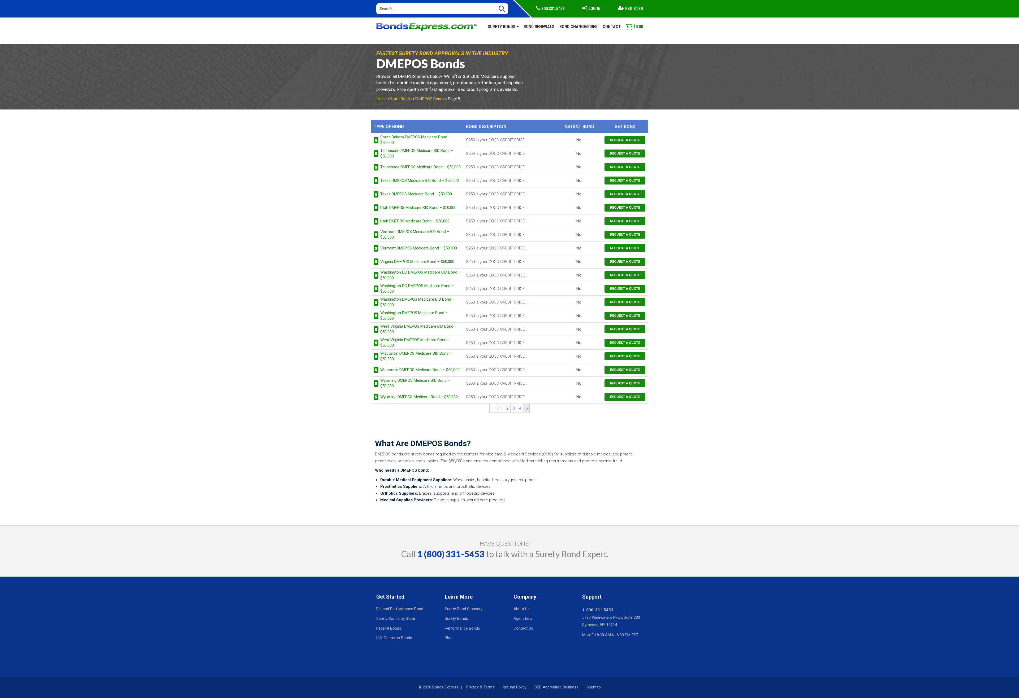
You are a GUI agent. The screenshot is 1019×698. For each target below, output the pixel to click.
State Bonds (401, 98)
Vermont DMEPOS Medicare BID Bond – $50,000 (414, 234)
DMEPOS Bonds (429, 98)
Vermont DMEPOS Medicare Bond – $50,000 (418, 248)
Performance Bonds (462, 628)
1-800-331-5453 (597, 610)
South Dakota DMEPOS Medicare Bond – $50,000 (415, 140)
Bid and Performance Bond (399, 609)
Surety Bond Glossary (463, 609)
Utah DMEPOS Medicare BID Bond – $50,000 (418, 207)
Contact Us (523, 628)
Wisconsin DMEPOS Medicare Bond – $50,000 (420, 369)
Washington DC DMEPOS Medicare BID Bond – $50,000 (420, 275)
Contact (612, 26)
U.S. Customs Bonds (394, 637)
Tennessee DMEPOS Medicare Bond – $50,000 (420, 167)
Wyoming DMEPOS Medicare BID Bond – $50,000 (415, 383)
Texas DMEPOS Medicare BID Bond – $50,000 (419, 180)
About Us (521, 609)
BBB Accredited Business (556, 687)
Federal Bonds (388, 628)
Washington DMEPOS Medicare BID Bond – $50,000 (417, 302)
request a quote (625, 140)
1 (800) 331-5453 (451, 554)
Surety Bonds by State (395, 618)
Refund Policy (514, 687)
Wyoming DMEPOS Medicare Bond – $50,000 (419, 396)
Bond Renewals (539, 26)
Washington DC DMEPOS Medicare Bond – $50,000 (417, 288)
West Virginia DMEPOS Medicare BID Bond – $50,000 (418, 329)
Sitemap (593, 687)
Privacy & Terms (480, 687)
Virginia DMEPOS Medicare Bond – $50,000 (417, 261)
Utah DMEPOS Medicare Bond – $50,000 (415, 221)
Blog (448, 637)
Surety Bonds (502, 26)
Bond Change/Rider (578, 26)
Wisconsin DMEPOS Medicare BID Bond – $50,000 (416, 356)
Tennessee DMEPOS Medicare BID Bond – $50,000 (416, 153)
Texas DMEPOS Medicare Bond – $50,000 (416, 194)
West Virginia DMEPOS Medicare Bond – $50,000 (415, 342)
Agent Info (522, 618)
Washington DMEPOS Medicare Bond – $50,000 (414, 315)
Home (381, 98)
